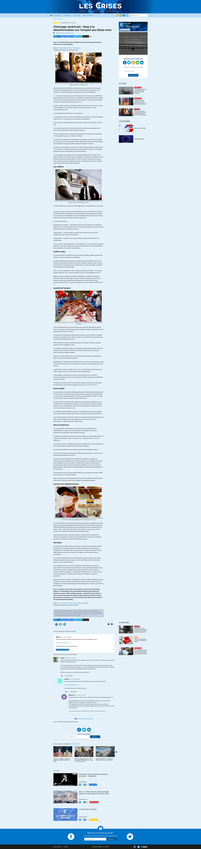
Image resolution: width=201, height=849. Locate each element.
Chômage (58, 33)
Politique (137, 109)
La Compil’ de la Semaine (88, 809)
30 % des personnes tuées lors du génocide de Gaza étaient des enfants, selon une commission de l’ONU (140, 651)
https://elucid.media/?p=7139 (63, 642)
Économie (59, 19)
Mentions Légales (97, 846)
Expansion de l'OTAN (140, 128)
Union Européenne (139, 139)
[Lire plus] (78, 615)
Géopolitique (94, 802)
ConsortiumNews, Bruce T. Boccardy (69, 48)
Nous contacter (57, 846)
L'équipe (66, 846)
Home (54, 19)
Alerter (70, 675)
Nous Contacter (88, 15)
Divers (136, 637)
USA (73, 33)
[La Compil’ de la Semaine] (65, 814)
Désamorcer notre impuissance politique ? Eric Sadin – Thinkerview (93, 775)
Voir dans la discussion (62, 649)
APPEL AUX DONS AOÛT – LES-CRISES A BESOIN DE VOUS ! (140, 640)
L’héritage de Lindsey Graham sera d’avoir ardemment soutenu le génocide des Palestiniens (140, 102)
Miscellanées (93, 819)
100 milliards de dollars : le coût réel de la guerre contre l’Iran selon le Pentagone (140, 91)
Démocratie (93, 784)
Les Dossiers (57, 15)
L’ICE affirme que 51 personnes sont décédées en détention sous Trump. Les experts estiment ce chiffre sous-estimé (140, 630)
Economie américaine (66, 33)
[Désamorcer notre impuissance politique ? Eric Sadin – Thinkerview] (65, 779)
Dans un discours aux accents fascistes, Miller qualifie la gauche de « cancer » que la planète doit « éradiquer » (140, 112)
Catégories (67, 15)
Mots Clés (76, 15)
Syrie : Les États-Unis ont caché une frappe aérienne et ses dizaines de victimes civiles (94, 793)
